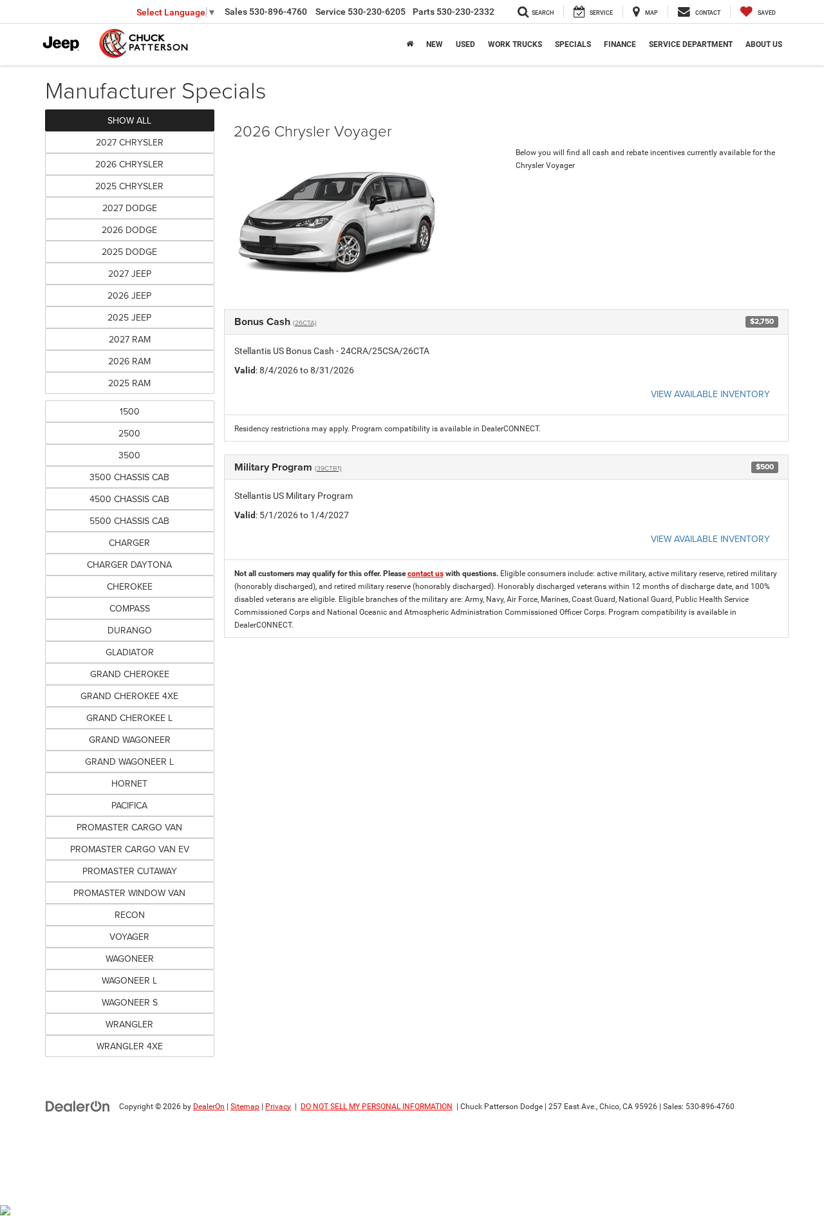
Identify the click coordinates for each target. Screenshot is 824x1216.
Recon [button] (130, 914)
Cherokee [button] (130, 586)
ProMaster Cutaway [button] (129, 871)
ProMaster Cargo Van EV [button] (129, 849)
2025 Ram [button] (129, 383)
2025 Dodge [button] (129, 251)
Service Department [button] (691, 44)
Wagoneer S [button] (130, 1002)
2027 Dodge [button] (129, 207)
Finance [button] (620, 44)
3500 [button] (129, 455)
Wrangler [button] (129, 1024)
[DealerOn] (78, 1106)
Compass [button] (129, 608)
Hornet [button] (129, 783)
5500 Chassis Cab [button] (129, 520)
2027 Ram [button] (130, 339)
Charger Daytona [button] (129, 564)
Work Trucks (515, 44)
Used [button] (465, 44)
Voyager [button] (129, 936)
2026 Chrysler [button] (129, 164)
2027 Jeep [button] (129, 273)
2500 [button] (129, 433)
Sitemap (244, 1106)
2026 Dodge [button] (129, 229)
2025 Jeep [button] (129, 317)
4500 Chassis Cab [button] (129, 498)
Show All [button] (129, 120)
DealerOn (209, 1106)
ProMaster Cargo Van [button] (129, 827)
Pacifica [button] (129, 805)
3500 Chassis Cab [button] (129, 477)
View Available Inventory (710, 394)
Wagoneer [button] (130, 958)
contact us (425, 573)
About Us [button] (763, 44)
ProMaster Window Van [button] (129, 892)
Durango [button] (130, 630)
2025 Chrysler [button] (129, 186)
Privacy (278, 1106)
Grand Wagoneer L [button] (129, 761)
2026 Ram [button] (129, 361)
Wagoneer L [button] (129, 980)
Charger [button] (129, 542)
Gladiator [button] (130, 652)
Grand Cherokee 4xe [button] (129, 695)
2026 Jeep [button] (129, 295)
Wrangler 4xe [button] (130, 1046)
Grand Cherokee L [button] (129, 717)
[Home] (410, 44)
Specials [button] (573, 44)
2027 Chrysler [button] (130, 142)
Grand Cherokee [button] (129, 674)
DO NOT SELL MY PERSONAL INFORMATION (377, 1106)
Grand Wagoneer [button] (130, 739)
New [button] (434, 44)
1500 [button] (130, 411)
